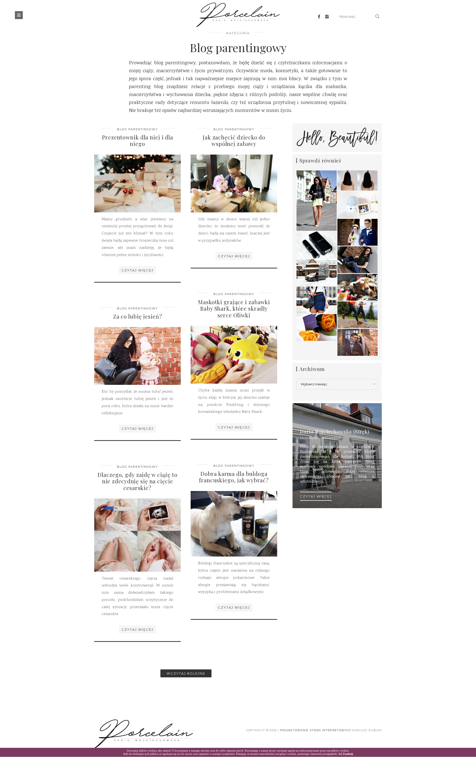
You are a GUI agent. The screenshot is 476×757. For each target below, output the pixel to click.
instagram (331, 438)
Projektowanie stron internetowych (315, 730)
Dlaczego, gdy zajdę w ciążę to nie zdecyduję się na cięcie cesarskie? (137, 481)
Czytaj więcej (137, 270)
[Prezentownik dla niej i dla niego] (137, 183)
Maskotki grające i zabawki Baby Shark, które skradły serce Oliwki (234, 308)
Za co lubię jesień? (137, 316)
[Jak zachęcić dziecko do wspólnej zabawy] (234, 183)
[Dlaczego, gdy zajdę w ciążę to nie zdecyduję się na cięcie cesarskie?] (137, 535)
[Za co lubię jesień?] (137, 356)
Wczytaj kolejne (186, 673)
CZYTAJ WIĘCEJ (316, 496)
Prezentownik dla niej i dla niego (137, 140)
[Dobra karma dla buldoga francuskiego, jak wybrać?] (234, 524)
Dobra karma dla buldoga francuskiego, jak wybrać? (234, 477)
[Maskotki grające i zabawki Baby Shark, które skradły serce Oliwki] (234, 355)
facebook (309, 438)
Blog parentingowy (137, 129)
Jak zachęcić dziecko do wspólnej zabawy (234, 140)
